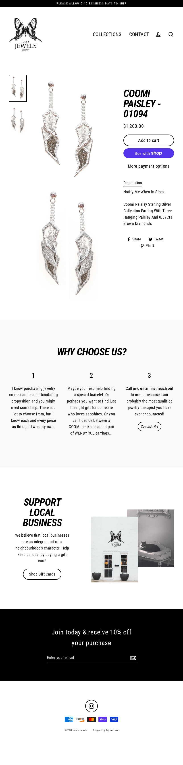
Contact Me (149, 426)
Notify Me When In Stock (143, 191)
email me (148, 388)
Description (132, 182)
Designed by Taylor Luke (105, 730)
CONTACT (139, 34)
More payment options (149, 166)
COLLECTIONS (107, 34)
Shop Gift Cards (42, 574)
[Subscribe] (132, 658)
